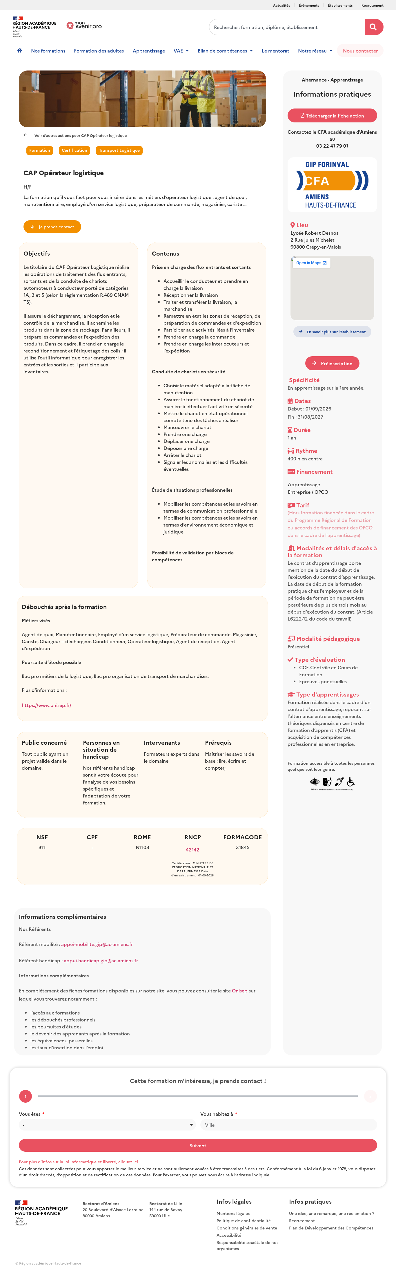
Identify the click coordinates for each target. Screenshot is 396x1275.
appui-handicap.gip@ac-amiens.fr (101, 960)
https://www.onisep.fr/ (46, 705)
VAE (178, 50)
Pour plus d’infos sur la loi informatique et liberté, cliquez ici (78, 1161)
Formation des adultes (99, 50)
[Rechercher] (374, 27)
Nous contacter (360, 50)
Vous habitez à (217, 1114)
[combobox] (287, 27)
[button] (332, 115)
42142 (192, 849)
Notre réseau (312, 50)
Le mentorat (275, 50)
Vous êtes (30, 1114)
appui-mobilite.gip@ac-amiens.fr (97, 944)
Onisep (240, 990)
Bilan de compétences (222, 50)
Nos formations (48, 50)
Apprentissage (149, 50)
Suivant (198, 1145)
